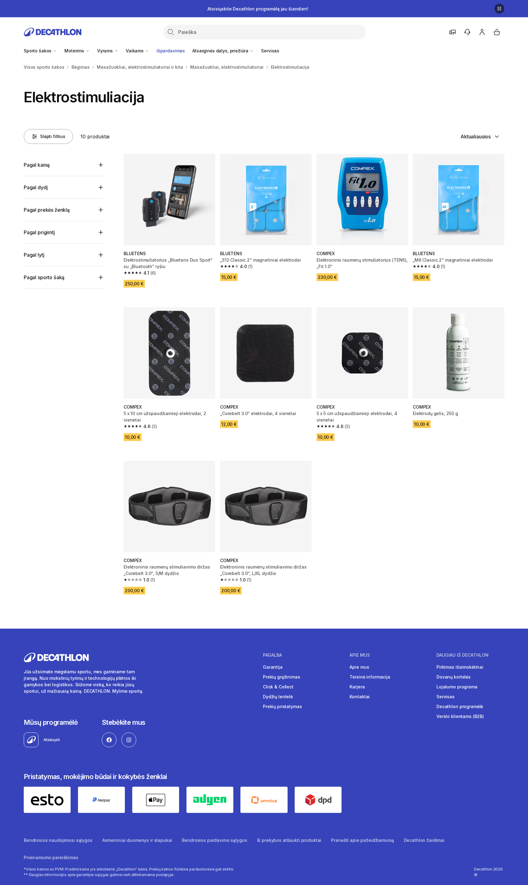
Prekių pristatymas (282, 706)
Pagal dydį (35, 187)
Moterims (74, 50)
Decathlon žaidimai (424, 840)
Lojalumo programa (456, 686)
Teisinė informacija (370, 676)
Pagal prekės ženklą (47, 210)
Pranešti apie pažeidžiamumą (362, 840)
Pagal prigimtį (39, 232)
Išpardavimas (171, 50)
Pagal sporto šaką (44, 277)
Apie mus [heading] (360, 655)
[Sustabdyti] (499, 9)
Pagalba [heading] (272, 655)
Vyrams (105, 50)
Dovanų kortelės (453, 676)
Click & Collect (278, 686)
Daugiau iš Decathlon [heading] (462, 655)
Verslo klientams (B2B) (460, 716)
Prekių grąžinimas (281, 676)
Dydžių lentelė (278, 696)
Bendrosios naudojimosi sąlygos (58, 840)
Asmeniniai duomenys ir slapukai (137, 840)
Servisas (270, 50)
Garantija (273, 667)
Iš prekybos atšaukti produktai (289, 840)
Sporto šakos (38, 50)
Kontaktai (360, 696)
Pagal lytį (34, 255)
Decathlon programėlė (459, 706)
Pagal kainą (37, 165)
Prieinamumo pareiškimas (51, 857)
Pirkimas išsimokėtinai (459, 667)
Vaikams (135, 50)
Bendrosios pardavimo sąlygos (214, 840)
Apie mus (359, 667)
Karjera (357, 686)
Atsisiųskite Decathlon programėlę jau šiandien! (257, 8)
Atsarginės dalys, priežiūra (220, 50)
